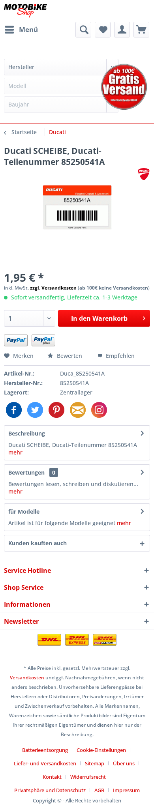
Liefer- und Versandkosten (45, 763)
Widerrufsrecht (88, 776)
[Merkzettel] (103, 29)
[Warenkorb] (141, 29)
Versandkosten (27, 677)
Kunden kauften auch (37, 543)
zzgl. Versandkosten (53, 287)
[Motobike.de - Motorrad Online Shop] (25, 11)
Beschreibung (26, 433)
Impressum (126, 790)
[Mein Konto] (122, 29)
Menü (28, 29)
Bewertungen (26, 472)
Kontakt (52, 776)
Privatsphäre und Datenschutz (50, 790)
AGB (99, 790)
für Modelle (23, 511)
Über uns (124, 763)
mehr (15, 452)
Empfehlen (119, 355)
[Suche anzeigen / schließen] (83, 29)
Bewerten (69, 355)
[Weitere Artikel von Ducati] (143, 174)
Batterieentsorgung (45, 750)
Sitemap (94, 763)
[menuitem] (21, 29)
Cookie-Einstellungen (101, 750)
